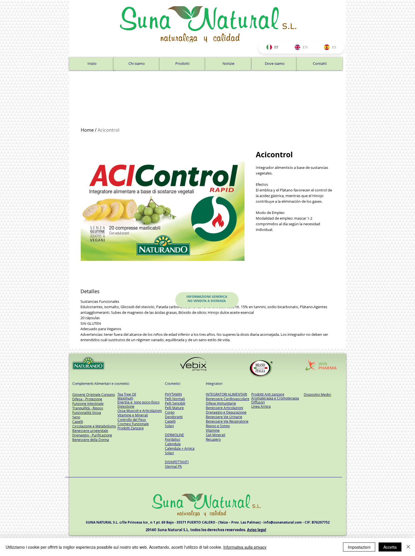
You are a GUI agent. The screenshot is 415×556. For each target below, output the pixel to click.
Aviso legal (256, 529)
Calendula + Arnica (180, 448)
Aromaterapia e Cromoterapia (275, 398)
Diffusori (258, 402)
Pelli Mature (174, 407)
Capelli (170, 421)
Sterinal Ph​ (173, 466)
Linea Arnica (261, 406)
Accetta (390, 547)
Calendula (173, 444)
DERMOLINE (174, 435)
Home (87, 130)
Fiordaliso (172, 439)
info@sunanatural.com (282, 522)
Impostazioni (359, 547)
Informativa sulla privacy (245, 547)
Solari (169, 425)
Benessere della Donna (90, 439)
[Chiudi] (408, 546)
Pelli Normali (175, 398)
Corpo (169, 412)
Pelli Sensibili (175, 403)
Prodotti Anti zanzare (267, 394)
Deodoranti (174, 416)
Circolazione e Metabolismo (94, 426)
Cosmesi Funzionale (133, 424)
